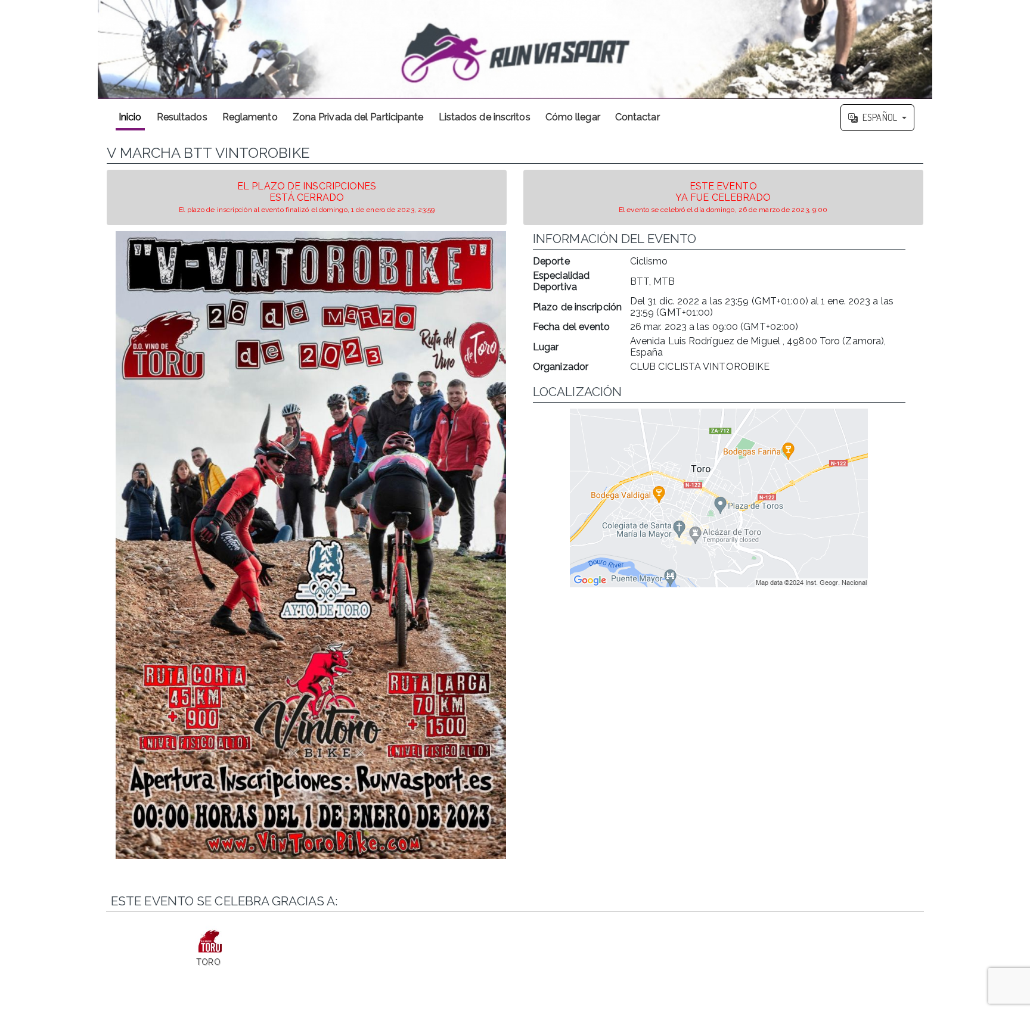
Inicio (130, 117)
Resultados (182, 117)
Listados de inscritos (484, 117)
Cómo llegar (572, 117)
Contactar (637, 117)
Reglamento (250, 117)
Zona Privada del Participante (358, 117)
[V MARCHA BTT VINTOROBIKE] (515, 49)
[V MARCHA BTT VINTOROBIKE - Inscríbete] (311, 545)
